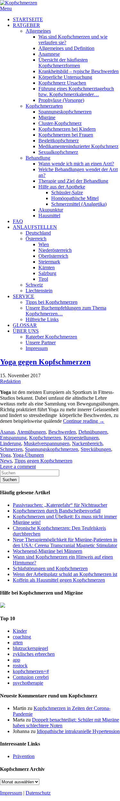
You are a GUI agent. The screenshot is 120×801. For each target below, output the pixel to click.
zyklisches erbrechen (34, 654)
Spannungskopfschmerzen (51, 449)
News (6, 460)
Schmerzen (11, 449)
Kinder (20, 631)
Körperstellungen (81, 437)
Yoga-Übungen (28, 455)
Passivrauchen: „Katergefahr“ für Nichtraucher (60, 505)
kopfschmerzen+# (31, 671)
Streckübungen (96, 449)
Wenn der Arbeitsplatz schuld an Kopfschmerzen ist (65, 574)
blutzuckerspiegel (30, 648)
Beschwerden (62, 432)
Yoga (5, 455)
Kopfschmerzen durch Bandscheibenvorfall (56, 510)
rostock (20, 665)
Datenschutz (38, 793)
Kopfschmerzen (45, 437)
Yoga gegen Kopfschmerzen (45, 362)
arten (18, 642)
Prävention (24, 756)
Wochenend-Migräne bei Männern (47, 551)
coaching (22, 636)
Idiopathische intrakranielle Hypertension (78, 731)
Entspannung (13, 437)
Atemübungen (31, 432)
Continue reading (83, 421)
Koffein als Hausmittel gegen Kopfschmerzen (59, 580)
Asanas (7, 432)
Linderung (10, 443)
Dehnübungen (92, 432)
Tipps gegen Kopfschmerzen (43, 460)
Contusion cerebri (31, 677)
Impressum (11, 793)
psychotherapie (28, 683)
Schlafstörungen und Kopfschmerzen (50, 568)
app (16, 660)
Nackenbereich (87, 443)
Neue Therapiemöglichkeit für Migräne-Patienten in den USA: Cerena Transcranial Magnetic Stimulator (65, 542)
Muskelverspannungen (46, 443)
